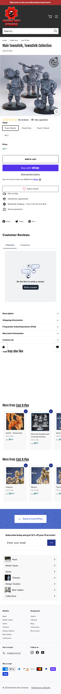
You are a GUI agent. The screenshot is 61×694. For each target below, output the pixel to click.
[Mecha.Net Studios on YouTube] (42, 652)
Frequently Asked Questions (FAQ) (19, 326)
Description (8, 313)
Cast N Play (25, 40)
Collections (14, 40)
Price (5, 144)
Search (33, 616)
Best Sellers (7, 634)
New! (4, 616)
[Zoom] (56, 111)
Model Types (8, 620)
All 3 (7, 135)
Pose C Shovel (43, 128)
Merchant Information (13, 333)
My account (35, 631)
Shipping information (13, 320)
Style (5, 122)
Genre (5, 624)
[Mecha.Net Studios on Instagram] (32, 652)
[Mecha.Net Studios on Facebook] (37, 652)
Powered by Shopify (40, 687)
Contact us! (8, 340)
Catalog (33, 620)
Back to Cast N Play (32, 518)
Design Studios (9, 631)
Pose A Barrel (10, 128)
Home (5, 40)
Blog (32, 624)
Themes (6, 627)
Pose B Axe (26, 128)
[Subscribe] (51, 543)
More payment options (30, 174)
